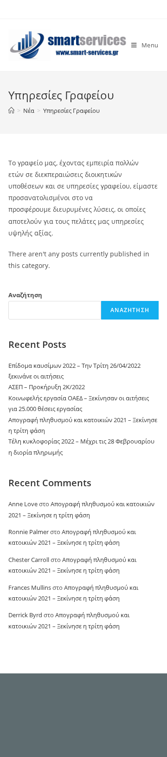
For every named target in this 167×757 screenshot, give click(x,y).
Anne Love (23, 504)
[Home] (11, 110)
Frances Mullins (29, 587)
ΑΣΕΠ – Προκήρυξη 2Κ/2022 (46, 387)
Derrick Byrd (25, 615)
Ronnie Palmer (28, 532)
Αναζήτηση (25, 295)
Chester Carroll (28, 559)
